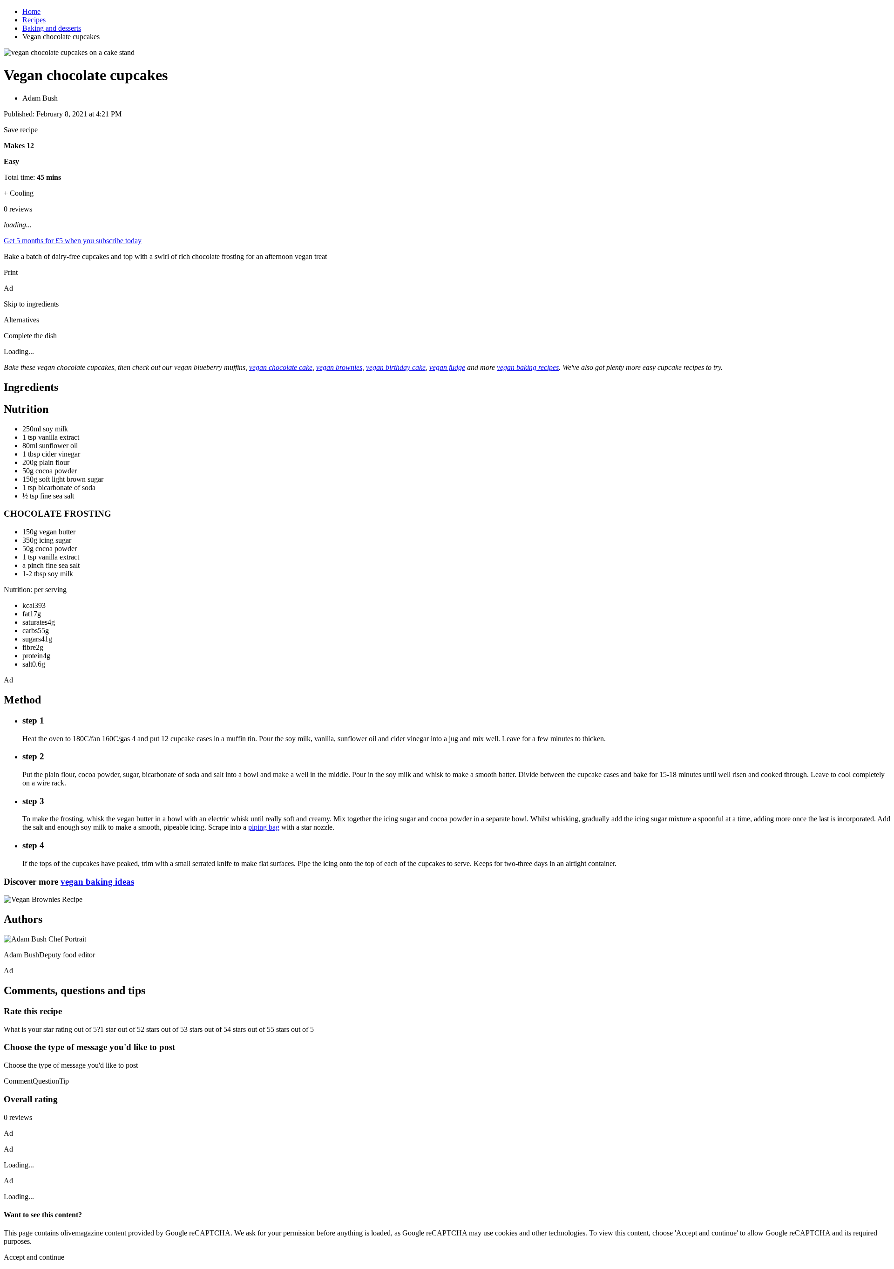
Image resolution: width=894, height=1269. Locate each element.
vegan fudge (447, 367)
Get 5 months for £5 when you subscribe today (73, 241)
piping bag (263, 827)
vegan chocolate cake (280, 367)
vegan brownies (339, 367)
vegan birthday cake (396, 367)
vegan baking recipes (528, 367)
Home (31, 11)
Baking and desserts (51, 28)
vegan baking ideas (97, 882)
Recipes (34, 20)
